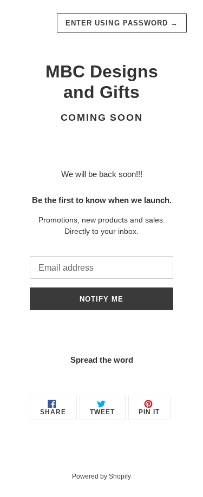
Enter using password (122, 23)
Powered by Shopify (101, 476)
